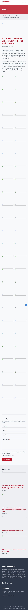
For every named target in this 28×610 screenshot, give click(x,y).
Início (3, 15)
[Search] (25, 2)
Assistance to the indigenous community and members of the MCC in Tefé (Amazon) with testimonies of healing (13, 487)
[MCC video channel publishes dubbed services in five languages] (14, 541)
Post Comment (6, 459)
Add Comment (6, 439)
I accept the (8, 455)
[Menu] (23, 2)
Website (4, 434)
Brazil (12, 46)
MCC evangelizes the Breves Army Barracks (12, 530)
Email (4, 430)
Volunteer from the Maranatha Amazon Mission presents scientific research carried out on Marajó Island (14, 509)
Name (4, 426)
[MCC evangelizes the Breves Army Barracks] (14, 522)
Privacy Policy (11, 455)
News (6, 15)
